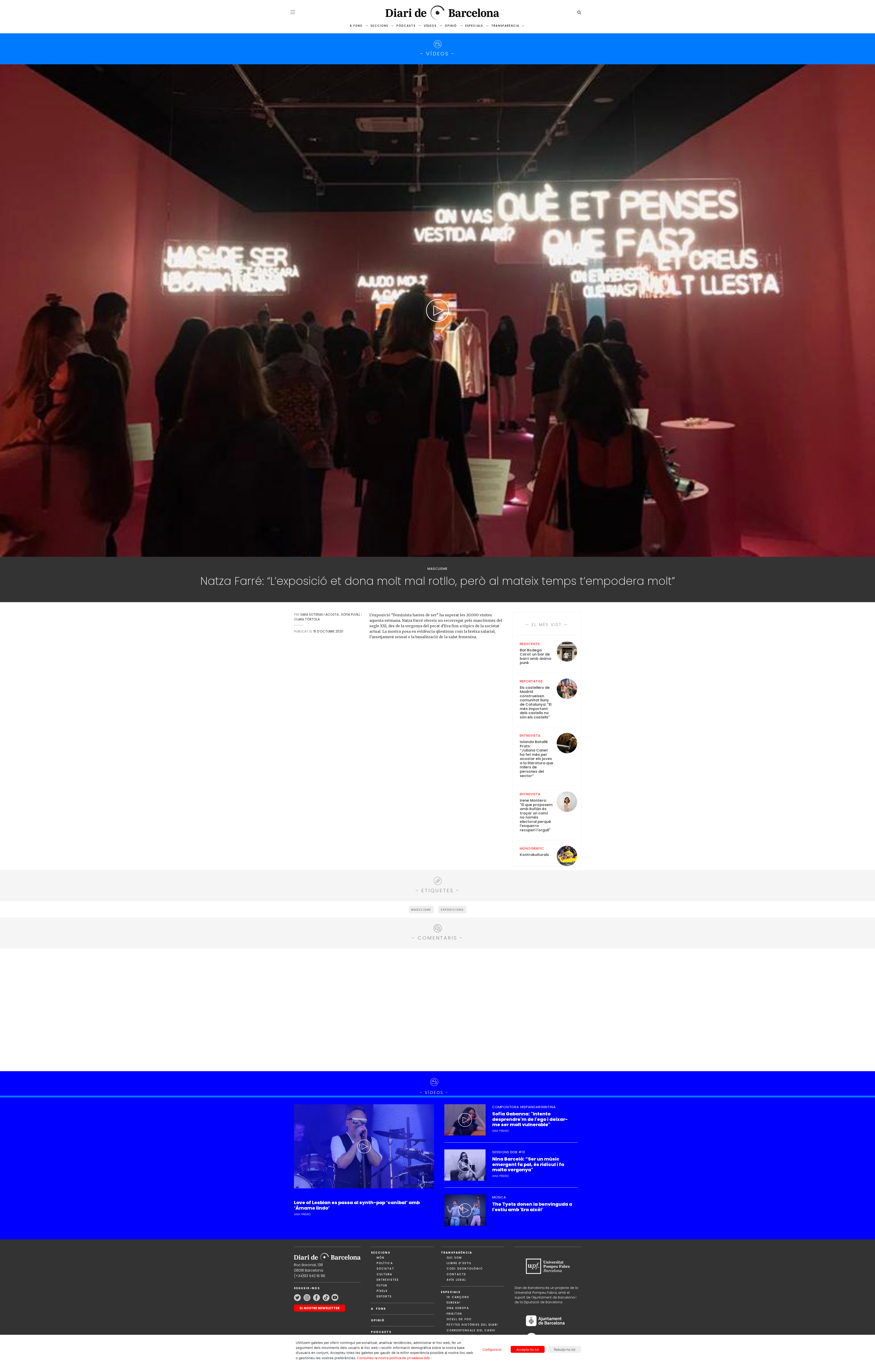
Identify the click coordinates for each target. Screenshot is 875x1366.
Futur (382, 1285)
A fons (356, 26)
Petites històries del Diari (472, 1325)
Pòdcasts (405, 26)
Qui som (454, 1258)
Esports (384, 1296)
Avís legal (456, 1280)
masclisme (421, 910)
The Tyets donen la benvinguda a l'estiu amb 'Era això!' (532, 1207)
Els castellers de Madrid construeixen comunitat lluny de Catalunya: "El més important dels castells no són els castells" (535, 702)
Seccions (379, 26)
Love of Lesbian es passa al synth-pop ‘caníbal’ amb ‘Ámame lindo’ (357, 1205)
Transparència (505, 26)
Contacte (456, 1274)
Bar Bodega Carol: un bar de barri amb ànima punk (535, 656)
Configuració (491, 1349)
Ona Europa (458, 1308)
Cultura (384, 1274)
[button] (293, 12)
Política (385, 1263)
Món (380, 1258)
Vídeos (430, 26)
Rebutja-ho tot (564, 1349)
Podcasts (381, 1332)
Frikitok (454, 1314)
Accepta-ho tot (527, 1349)
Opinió (451, 26)
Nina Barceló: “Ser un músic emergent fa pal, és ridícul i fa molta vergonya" (528, 1164)
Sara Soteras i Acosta (319, 614)
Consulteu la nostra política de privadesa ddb (393, 1358)
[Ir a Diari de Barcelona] (327, 1256)
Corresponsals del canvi (471, 1330)
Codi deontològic (465, 1268)
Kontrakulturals (534, 855)
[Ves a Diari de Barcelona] (437, 12)
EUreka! (454, 1302)
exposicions (452, 910)
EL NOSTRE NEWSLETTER (320, 1308)
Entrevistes (388, 1280)
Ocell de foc (459, 1319)
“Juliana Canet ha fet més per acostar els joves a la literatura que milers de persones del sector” (536, 759)
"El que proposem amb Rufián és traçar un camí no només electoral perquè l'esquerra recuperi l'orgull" (536, 815)
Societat (385, 1268)
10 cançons (458, 1297)
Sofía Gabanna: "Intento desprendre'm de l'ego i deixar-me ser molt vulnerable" (530, 1119)
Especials (474, 26)
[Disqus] (437, 1009)
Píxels (382, 1291)
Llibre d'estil (459, 1263)
